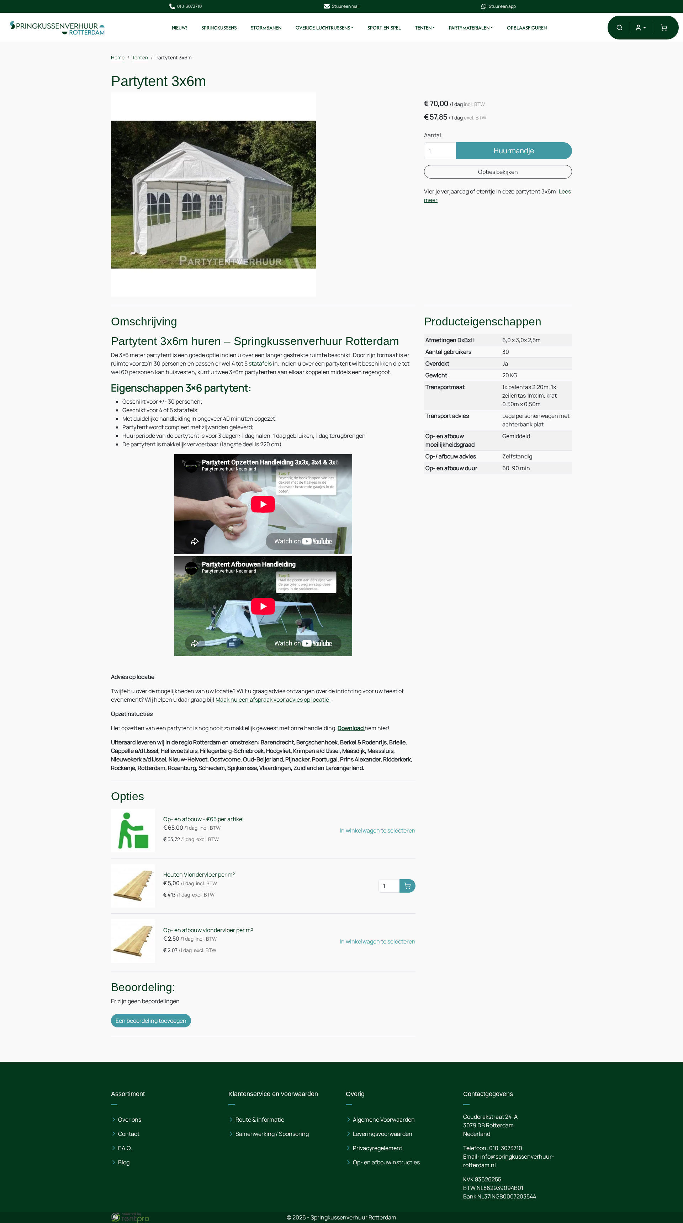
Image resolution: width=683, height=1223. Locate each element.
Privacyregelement (377, 1148)
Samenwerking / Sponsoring (272, 1134)
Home (118, 57)
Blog (123, 1162)
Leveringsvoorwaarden (382, 1134)
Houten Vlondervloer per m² (199, 874)
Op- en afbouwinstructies (386, 1162)
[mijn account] (640, 27)
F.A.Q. (125, 1148)
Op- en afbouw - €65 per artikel (203, 819)
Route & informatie (259, 1119)
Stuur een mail (346, 6)
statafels (260, 363)
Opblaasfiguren (527, 28)
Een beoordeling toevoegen (151, 1021)
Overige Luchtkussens (323, 28)
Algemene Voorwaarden (384, 1119)
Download (351, 728)
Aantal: (433, 135)
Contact (128, 1134)
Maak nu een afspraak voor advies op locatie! (273, 699)
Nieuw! (179, 28)
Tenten (423, 28)
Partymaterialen (469, 28)
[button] (619, 27)
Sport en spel (384, 28)
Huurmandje (514, 150)
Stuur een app (502, 6)
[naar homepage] (57, 27)
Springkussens (219, 28)
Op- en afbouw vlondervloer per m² (208, 930)
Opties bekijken (498, 172)
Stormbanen (266, 28)
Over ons (129, 1119)
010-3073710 (189, 6)
